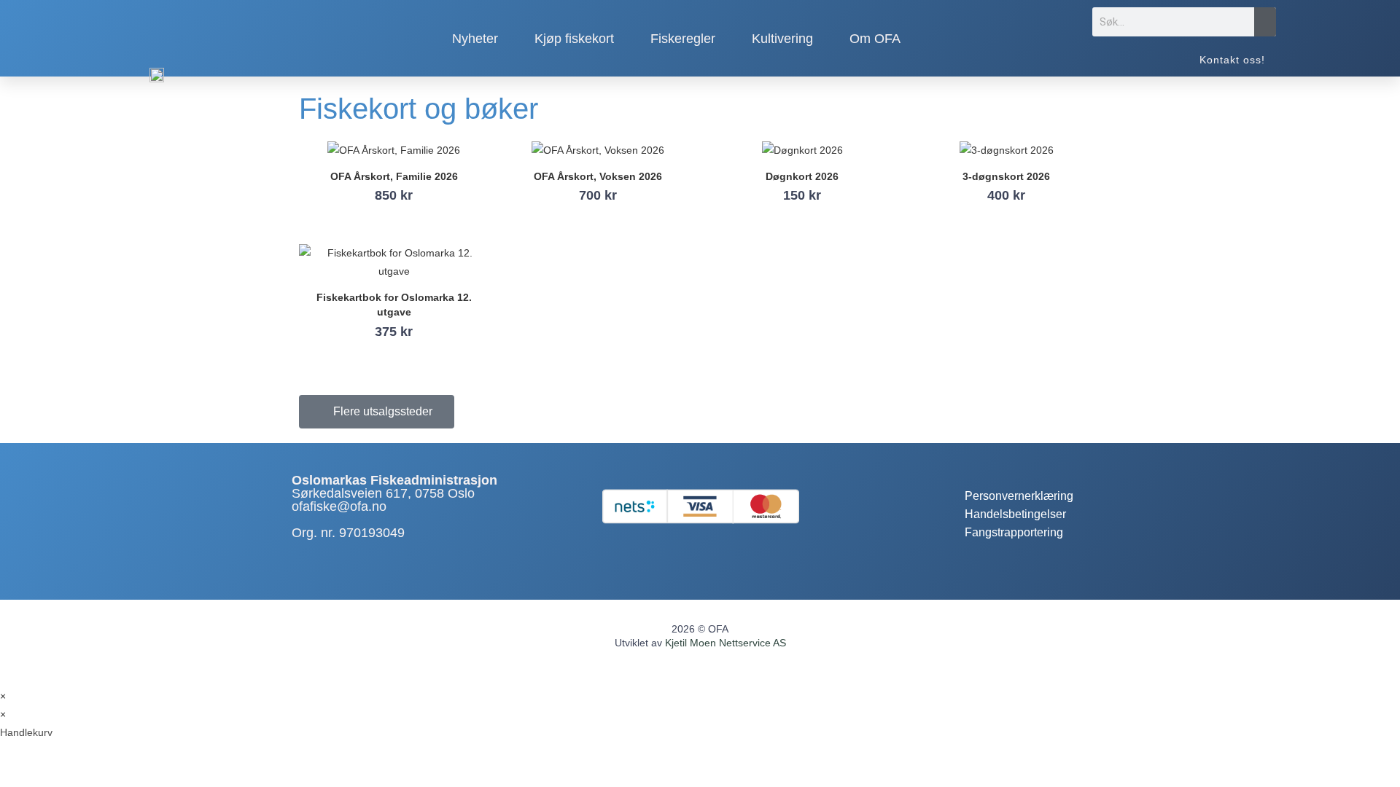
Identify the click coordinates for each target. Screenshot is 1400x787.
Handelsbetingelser (1015, 514)
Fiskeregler (682, 38)
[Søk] (1265, 21)
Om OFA (875, 38)
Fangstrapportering (1014, 532)
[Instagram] (1013, 468)
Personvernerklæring (1019, 496)
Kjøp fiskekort (574, 38)
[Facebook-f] (976, 468)
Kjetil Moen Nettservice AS (725, 643)
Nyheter (475, 38)
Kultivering (782, 38)
